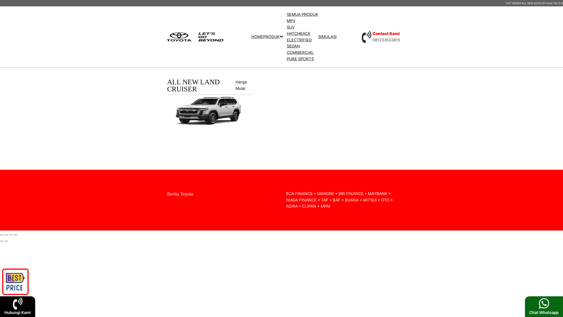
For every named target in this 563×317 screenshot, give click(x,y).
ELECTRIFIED (299, 40)
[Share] (6, 235)
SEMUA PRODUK (302, 14)
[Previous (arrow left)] (2, 241)
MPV (291, 20)
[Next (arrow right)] (6, 241)
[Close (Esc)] (2, 235)
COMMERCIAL (300, 52)
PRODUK (271, 36)
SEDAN (293, 46)
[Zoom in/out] (15, 235)
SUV (291, 27)
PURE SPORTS (300, 59)
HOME (257, 36)
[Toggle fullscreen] (11, 235)
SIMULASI (327, 36)
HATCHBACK (299, 33)
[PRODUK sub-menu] (282, 37)
